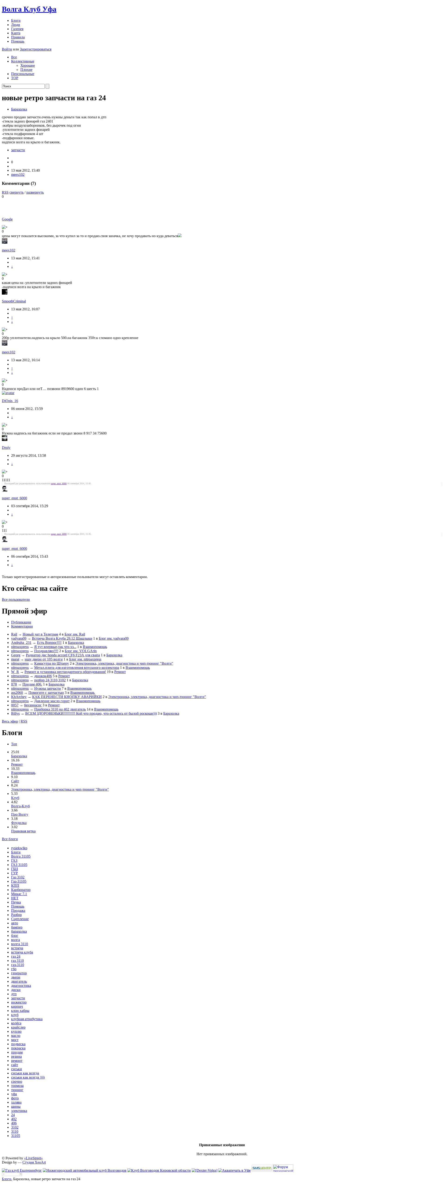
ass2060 (17, 693)
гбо (13, 969)
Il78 (14, 684)
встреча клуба (22, 952)
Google (7, 219)
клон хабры (20, 1011)
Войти (7, 49)
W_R (15, 672)
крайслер (18, 1027)
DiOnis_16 (10, 401)
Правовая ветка (23, 831)
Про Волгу (19, 814)
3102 (14, 1127)
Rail (14, 634)
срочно (16, 1081)
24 (13, 1115)
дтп (14, 994)
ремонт (16, 1061)
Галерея (17, 29)
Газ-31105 (18, 881)
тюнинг (17, 1090)
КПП (15, 885)
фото (15, 1098)
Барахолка (19, 109)
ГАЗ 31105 (19, 865)
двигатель (19, 981)
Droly (6, 448)
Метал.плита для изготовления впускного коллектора (76, 668)
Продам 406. (32, 684)
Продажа (18, 910)
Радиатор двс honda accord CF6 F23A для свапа (63, 655)
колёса (16, 1023)
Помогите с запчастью (46, 693)
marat (15, 659)
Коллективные (22, 61)
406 (14, 1123)
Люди (15, 25)
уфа (14, 1094)
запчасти (18, 150)
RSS (5, 192)
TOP (14, 78)
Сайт (15, 781)
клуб (14, 1015)
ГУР (14, 873)
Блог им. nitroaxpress (85, 659)
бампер (16, 927)
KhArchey (19, 697)
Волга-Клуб (20, 806)
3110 (14, 1131)
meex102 (18, 174)
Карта (15, 33)
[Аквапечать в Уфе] (234, 1170)
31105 (15, 1136)
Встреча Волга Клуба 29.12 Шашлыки (62, 638)
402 (14, 1119)
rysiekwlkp (19, 848)
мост (14, 1040)
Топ (14, 744)
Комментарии (22, 626)
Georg (15, 655)
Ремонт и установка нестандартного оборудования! (65, 672)
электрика (19, 1111)
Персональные (22, 74)
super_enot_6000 (59, 483)
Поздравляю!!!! (46, 651)
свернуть (16, 192)
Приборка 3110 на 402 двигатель (60, 709)
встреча (17, 948)
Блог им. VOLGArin (81, 651)
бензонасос (33, 705)
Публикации (21, 622)
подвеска (18, 1044)
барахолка (19, 931)
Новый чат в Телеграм (40, 634)
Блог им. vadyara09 (114, 638)
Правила (18, 37)
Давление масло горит (52, 701)
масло (15, 1036)
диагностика (21, 986)
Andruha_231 (21, 643)
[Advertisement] (56, 206)
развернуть (35, 192)
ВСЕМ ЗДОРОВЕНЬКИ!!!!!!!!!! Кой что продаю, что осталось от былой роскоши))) (91, 713)
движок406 (43, 676)
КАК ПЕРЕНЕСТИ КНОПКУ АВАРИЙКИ (67, 697)
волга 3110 (19, 944)
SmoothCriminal (14, 301)
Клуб (15, 798)
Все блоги (10, 839)
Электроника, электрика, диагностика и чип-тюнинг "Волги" (124, 663)
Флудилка (19, 823)
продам (17, 1052)
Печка (16, 902)
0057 (14, 705)
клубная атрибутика (27, 1019)
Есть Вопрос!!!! (49, 643)
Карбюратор (21, 890)
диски (16, 990)
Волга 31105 (21, 856)
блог (14, 936)
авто (14, 923)
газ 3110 (17, 961)
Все (14, 57)
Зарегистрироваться (35, 49)
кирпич (17, 1006)
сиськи (16, 1069)
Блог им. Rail (75, 634)
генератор (19, 973)
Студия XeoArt (34, 1162)
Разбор (16, 915)
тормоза (17, 1086)
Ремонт (120, 672)
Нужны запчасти (47, 688)
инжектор (19, 1002)
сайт (14, 1065)
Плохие (26, 70)
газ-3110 (17, 965)
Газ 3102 (18, 877)
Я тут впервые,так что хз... (55, 647)
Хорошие (27, 65)
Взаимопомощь (95, 647)
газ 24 (15, 956)
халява (16, 1102)
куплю (16, 1031)
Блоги (16, 20)
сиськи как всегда (25, 1073)
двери (15, 977)
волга (15, 940)
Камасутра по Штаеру (51, 663)
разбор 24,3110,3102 (50, 680)
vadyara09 (18, 638)
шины (16, 1106)
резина (16, 1056)
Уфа (29, 9)
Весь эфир (10, 721)
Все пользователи (16, 599)
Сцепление (20, 919)
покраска (18, 1048)
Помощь (17, 41)
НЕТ (14, 898)
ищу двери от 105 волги (44, 659)
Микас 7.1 (19, 894)
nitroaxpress (20, 647)
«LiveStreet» (33, 1158)
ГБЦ (14, 869)
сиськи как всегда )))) (28, 1077)
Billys (15, 713)
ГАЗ (14, 860)
